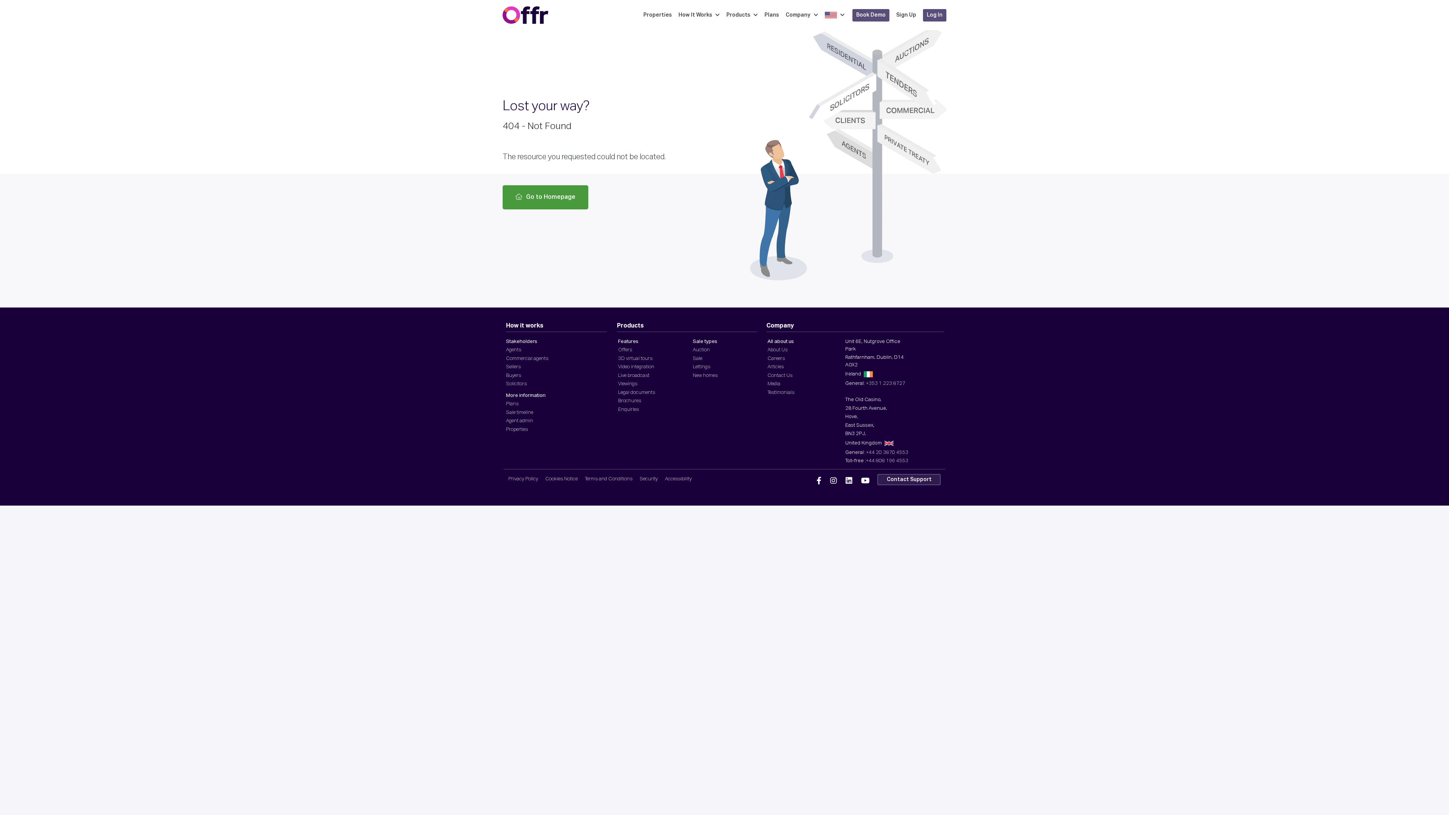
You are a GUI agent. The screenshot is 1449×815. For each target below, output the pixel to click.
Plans (771, 15)
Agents (513, 350)
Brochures (629, 400)
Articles (776, 366)
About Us (778, 350)
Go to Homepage (550, 197)
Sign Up (906, 15)
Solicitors (516, 383)
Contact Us (780, 375)
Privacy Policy (523, 479)
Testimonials (781, 392)
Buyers (513, 375)
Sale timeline (519, 412)
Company (798, 15)
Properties (657, 15)
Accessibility (678, 479)
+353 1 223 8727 (885, 383)
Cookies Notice (561, 479)
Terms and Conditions (608, 479)
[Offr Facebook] (819, 481)
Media (774, 383)
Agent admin (519, 420)
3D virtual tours (635, 358)
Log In (935, 15)
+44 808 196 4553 (887, 460)
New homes (705, 375)
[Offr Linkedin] (849, 481)
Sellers (513, 366)
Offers (625, 350)
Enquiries (628, 409)
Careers (776, 358)
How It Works (695, 15)
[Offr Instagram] (833, 481)
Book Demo (871, 15)
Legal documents (636, 392)
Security (649, 479)
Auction (701, 350)
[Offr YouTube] (865, 481)
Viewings (627, 383)
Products (738, 15)
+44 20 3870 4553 (887, 452)
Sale (697, 358)
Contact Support (909, 479)
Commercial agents (527, 358)
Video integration (636, 366)
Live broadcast (633, 375)
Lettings (701, 366)
